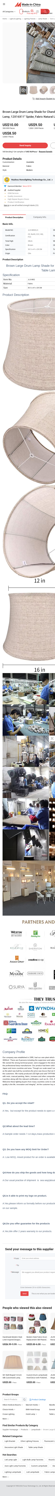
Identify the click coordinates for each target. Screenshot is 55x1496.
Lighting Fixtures (29, 19)
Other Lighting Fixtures (30, 1441)
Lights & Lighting (15, 19)
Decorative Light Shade (14, 1447)
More (5, 1477)
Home (5, 19)
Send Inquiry (25, 145)
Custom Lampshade (39, 1466)
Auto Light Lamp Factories (15, 1466)
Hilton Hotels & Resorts (12, 1405)
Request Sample (45, 152)
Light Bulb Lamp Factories (32, 1459)
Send (24, 1293)
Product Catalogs (38, 1399)
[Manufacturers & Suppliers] (27, 4)
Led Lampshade (32, 1472)
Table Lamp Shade (35, 1447)
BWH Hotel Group (33, 1409)
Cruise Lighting (8, 1414)
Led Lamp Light (11, 1459)
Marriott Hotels (32, 1405)
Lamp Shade (42, 19)
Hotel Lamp (30, 1414)
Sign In (6, 205)
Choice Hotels (8, 1409)
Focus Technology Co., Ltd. (32, 1486)
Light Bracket (10, 1441)
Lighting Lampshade (13, 1472)
